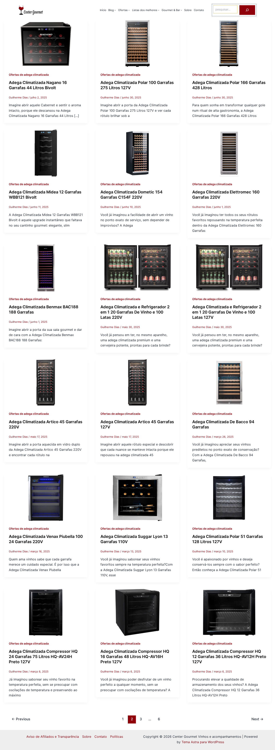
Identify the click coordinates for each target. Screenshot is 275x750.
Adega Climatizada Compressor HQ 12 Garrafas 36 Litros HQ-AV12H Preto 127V (229, 656)
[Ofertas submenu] (129, 10)
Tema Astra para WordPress (203, 742)
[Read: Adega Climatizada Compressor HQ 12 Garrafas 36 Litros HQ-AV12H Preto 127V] (229, 612)
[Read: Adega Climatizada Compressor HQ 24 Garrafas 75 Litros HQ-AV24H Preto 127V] (46, 612)
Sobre (86, 737)
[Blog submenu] (115, 10)
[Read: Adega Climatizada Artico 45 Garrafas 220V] (46, 382)
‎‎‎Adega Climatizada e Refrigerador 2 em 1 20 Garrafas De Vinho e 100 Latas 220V (135, 312)
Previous (21, 719)
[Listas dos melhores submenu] (158, 10)
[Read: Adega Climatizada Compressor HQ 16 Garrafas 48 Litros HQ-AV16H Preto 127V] (137, 612)
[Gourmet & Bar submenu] (181, 10)
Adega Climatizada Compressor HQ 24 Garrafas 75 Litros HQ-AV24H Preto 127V (43, 656)
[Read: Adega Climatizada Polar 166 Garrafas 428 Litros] (229, 43)
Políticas (116, 737)
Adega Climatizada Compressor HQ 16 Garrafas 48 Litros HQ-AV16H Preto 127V (134, 656)
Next (257, 719)
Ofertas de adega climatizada (29, 74)
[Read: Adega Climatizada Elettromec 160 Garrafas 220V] (229, 153)
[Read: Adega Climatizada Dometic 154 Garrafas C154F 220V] (137, 153)
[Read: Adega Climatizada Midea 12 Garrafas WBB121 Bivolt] (46, 153)
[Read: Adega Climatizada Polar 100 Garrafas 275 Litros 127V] (137, 43)
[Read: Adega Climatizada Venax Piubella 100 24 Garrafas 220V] (46, 497)
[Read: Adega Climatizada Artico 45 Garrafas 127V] (137, 382)
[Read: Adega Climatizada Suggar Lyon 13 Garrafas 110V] (137, 497)
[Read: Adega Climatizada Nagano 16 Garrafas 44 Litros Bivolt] (46, 43)
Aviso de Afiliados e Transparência (52, 737)
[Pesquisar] (247, 10)
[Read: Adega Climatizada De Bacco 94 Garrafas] (229, 382)
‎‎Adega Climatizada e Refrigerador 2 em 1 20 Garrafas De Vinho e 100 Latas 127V (226, 312)
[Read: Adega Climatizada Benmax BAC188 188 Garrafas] (46, 268)
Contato (100, 737)
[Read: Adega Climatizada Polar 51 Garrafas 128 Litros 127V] (229, 497)
